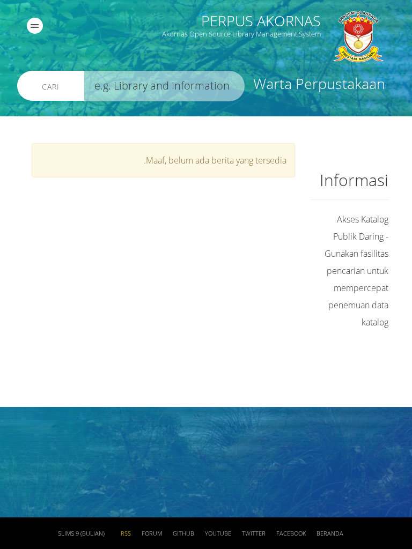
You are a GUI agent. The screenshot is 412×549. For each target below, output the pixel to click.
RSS (126, 533)
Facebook (291, 533)
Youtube (218, 533)
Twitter (254, 533)
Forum (152, 533)
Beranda (330, 533)
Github (183, 533)
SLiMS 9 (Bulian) (81, 533)
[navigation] (35, 26)
